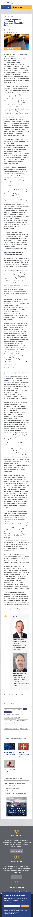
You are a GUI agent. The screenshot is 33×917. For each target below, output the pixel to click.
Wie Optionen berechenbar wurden (14, 791)
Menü (7, 7)
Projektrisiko (23, 728)
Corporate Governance (10, 720)
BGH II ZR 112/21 (21, 62)
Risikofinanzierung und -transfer (12, 709)
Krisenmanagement (9, 723)
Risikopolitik (7, 714)
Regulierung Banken (17, 714)
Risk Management (16, 712)
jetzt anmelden (16, 877)
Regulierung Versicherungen (11, 717)
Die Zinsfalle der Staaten (11, 786)
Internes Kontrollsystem (10, 725)
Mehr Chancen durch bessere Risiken (14, 783)
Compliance (22, 725)
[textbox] (21, 7)
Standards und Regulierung (11, 728)
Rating (25, 709)
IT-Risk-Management (23, 720)
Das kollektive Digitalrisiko (11, 788)
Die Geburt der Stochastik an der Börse (15, 793)
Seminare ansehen (16, 851)
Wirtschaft (7, 712)
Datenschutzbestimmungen (10, 913)
